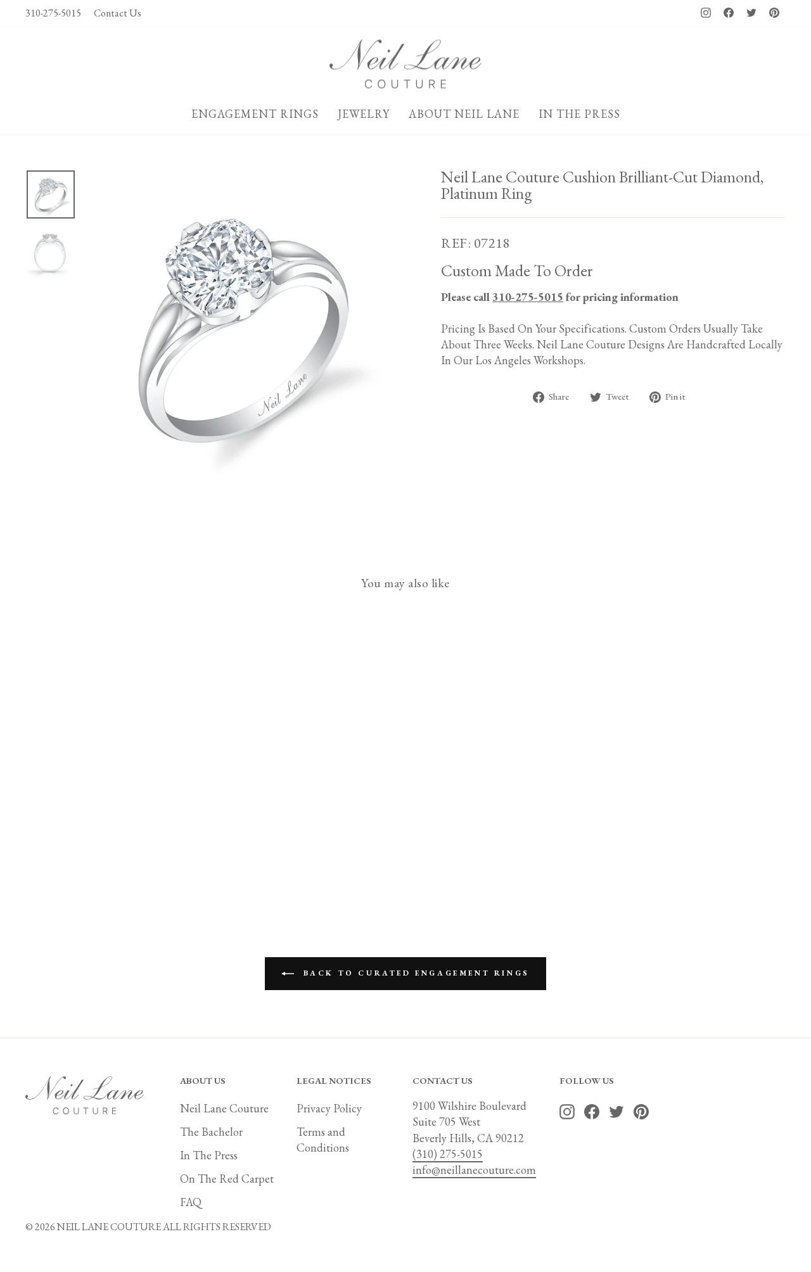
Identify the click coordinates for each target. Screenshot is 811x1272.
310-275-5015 (53, 13)
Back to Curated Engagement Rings (414, 972)
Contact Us (117, 13)
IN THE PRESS (579, 113)
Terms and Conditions (323, 1139)
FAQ (190, 1202)
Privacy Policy (329, 1108)
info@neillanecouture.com (474, 1169)
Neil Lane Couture (224, 1108)
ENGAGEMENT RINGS (255, 113)
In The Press (209, 1155)
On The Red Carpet (227, 1178)
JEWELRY (364, 113)
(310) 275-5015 (447, 1154)
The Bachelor (211, 1131)
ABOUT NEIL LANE (464, 113)
